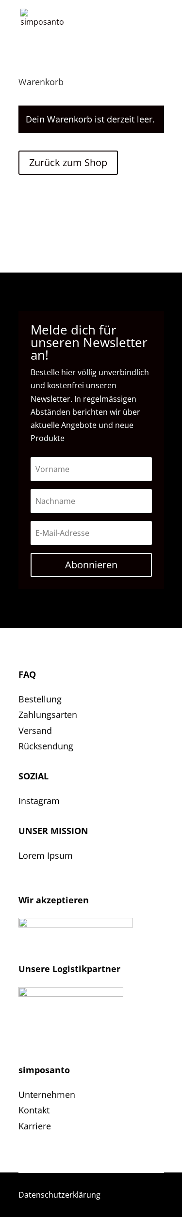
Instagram (39, 800)
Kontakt (34, 1110)
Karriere (34, 1126)
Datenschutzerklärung (59, 1194)
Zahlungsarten (47, 714)
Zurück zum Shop (68, 162)
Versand (35, 730)
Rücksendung (45, 746)
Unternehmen (46, 1094)
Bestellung (40, 699)
